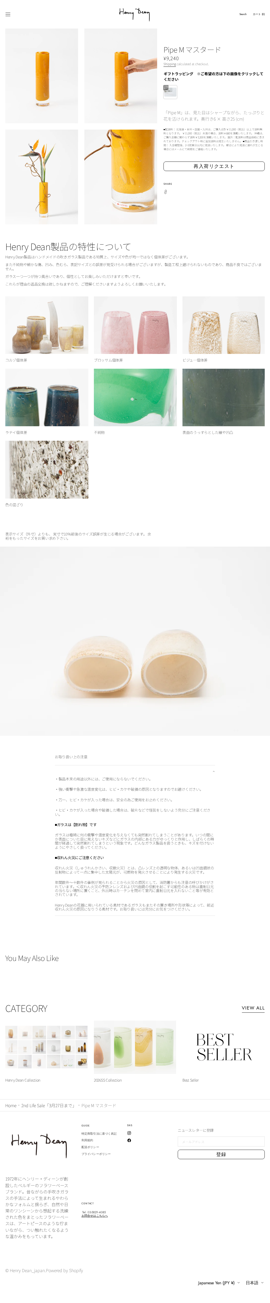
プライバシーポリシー (96, 1154)
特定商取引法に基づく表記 (99, 1134)
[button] (8, 14)
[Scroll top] (262, 1295)
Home (10, 1105)
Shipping (169, 63)
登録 (221, 1154)
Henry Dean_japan (27, 1270)
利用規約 (87, 1140)
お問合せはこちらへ (94, 1216)
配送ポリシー (90, 1147)
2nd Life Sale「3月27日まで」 (48, 1105)
